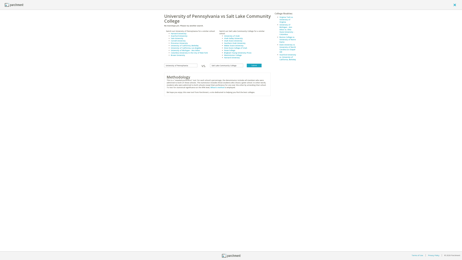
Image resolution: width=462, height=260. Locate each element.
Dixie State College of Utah (235, 48)
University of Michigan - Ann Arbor (185, 50)
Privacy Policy (433, 255)
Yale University (177, 38)
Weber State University (234, 45)
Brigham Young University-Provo (237, 53)
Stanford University (179, 36)
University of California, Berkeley (185, 45)
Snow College (229, 50)
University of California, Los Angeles (186, 48)
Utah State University (233, 41)
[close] (454, 4)
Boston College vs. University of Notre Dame (287, 39)
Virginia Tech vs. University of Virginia (286, 19)
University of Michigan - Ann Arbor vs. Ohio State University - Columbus (286, 30)
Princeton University (179, 43)
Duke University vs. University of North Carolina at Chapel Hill (287, 48)
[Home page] (14, 5)
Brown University (178, 55)
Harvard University (178, 33)
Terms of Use (417, 255)
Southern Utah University (235, 43)
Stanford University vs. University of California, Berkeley (287, 57)
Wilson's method (217, 87)
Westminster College (233, 55)
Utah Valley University (233, 38)
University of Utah (232, 36)
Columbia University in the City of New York (189, 53)
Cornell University (178, 41)
